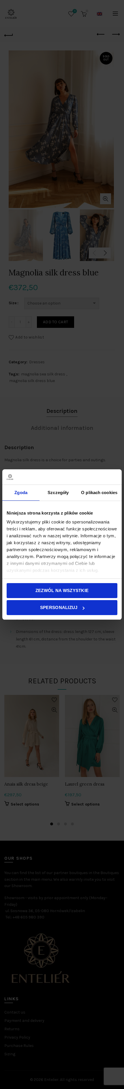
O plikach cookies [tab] (99, 492)
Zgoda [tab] (20, 492)
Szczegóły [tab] (58, 492)
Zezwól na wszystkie (62, 590)
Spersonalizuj (59, 607)
